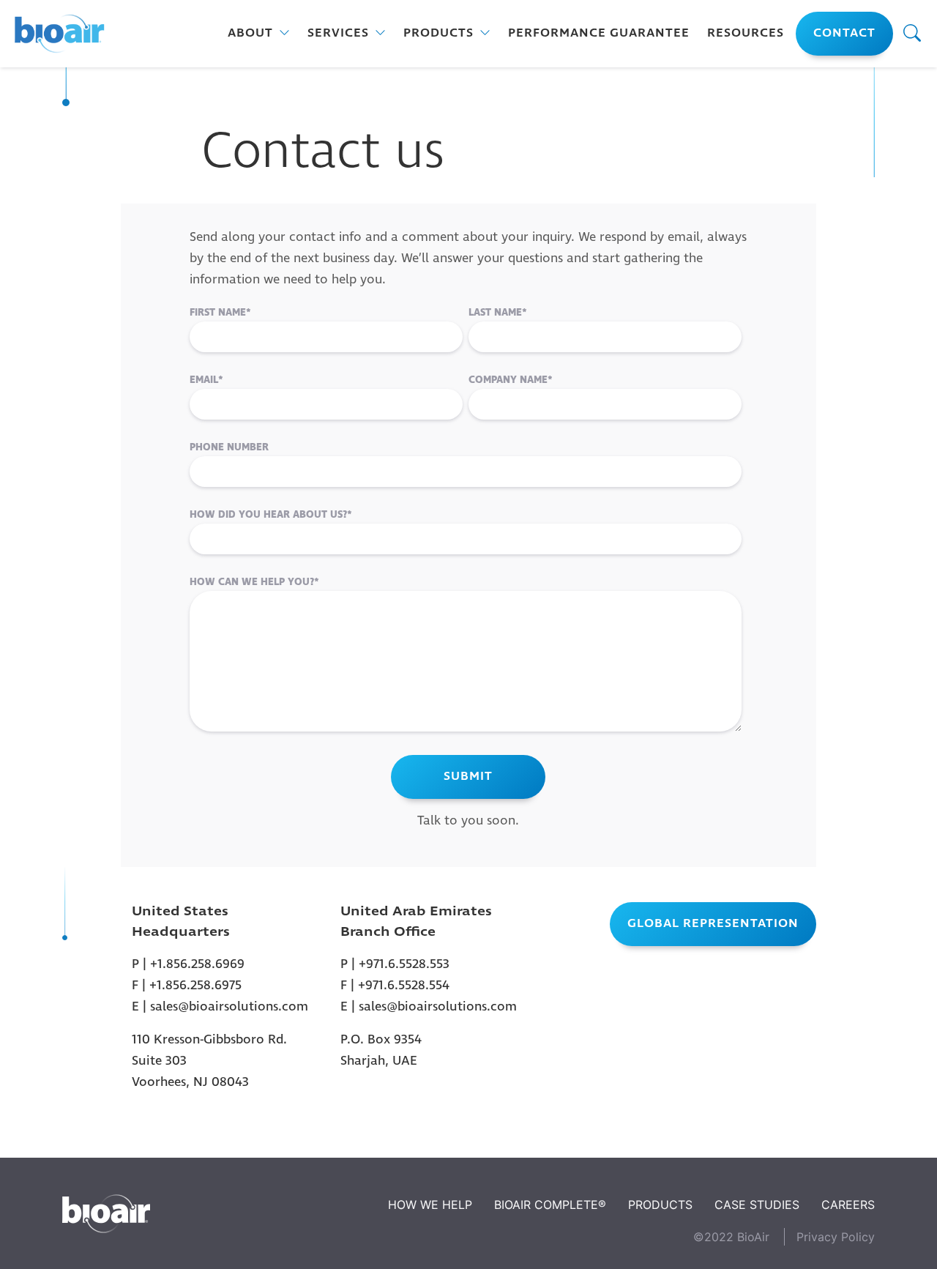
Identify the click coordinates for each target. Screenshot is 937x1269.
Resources (745, 33)
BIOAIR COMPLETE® (550, 1204)
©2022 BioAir (731, 1236)
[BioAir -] (58, 34)
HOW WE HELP (430, 1204)
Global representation (713, 924)
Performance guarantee (599, 33)
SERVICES (338, 33)
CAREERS (848, 1204)
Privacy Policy (835, 1236)
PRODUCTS (438, 33)
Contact (844, 33)
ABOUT (250, 33)
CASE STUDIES (756, 1204)
